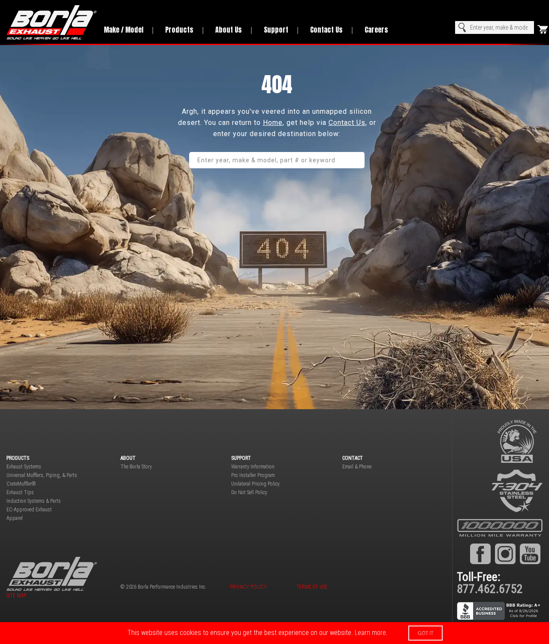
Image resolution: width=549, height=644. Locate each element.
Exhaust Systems (23, 467)
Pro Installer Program (253, 475)
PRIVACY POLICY (248, 587)
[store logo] (49, 22)
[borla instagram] (505, 553)
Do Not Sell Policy (249, 492)
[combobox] (494, 27)
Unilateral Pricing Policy (255, 484)
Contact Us (326, 29)
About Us (228, 29)
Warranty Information (252, 467)
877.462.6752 (490, 589)
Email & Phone (356, 467)
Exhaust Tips (20, 492)
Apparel (14, 518)
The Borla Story (136, 467)
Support (276, 29)
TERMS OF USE (311, 587)
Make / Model (123, 29)
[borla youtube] (530, 553)
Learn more (370, 633)
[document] (274, 633)
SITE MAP (16, 595)
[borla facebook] (480, 553)
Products (179, 29)
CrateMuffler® (21, 484)
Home (273, 122)
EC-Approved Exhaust (29, 510)
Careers (376, 29)
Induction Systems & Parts (33, 501)
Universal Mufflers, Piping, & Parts (41, 475)
